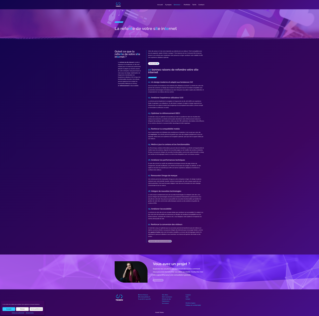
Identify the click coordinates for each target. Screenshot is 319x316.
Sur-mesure (165, 303)
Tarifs (194, 4)
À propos (168, 4)
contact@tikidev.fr (145, 297)
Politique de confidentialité (18, 312)
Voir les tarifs (153, 63)
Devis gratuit (157, 280)
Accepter (8, 309)
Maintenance (165, 301)
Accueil (160, 4)
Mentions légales (30, 312)
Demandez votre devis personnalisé (159, 241)
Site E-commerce (167, 297)
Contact (201, 4)
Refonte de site (166, 299)
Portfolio (187, 4)
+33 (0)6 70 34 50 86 (145, 299)
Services (177, 4)
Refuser (22, 309)
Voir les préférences (36, 309)
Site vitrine (165, 295)
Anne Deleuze (144, 295)
